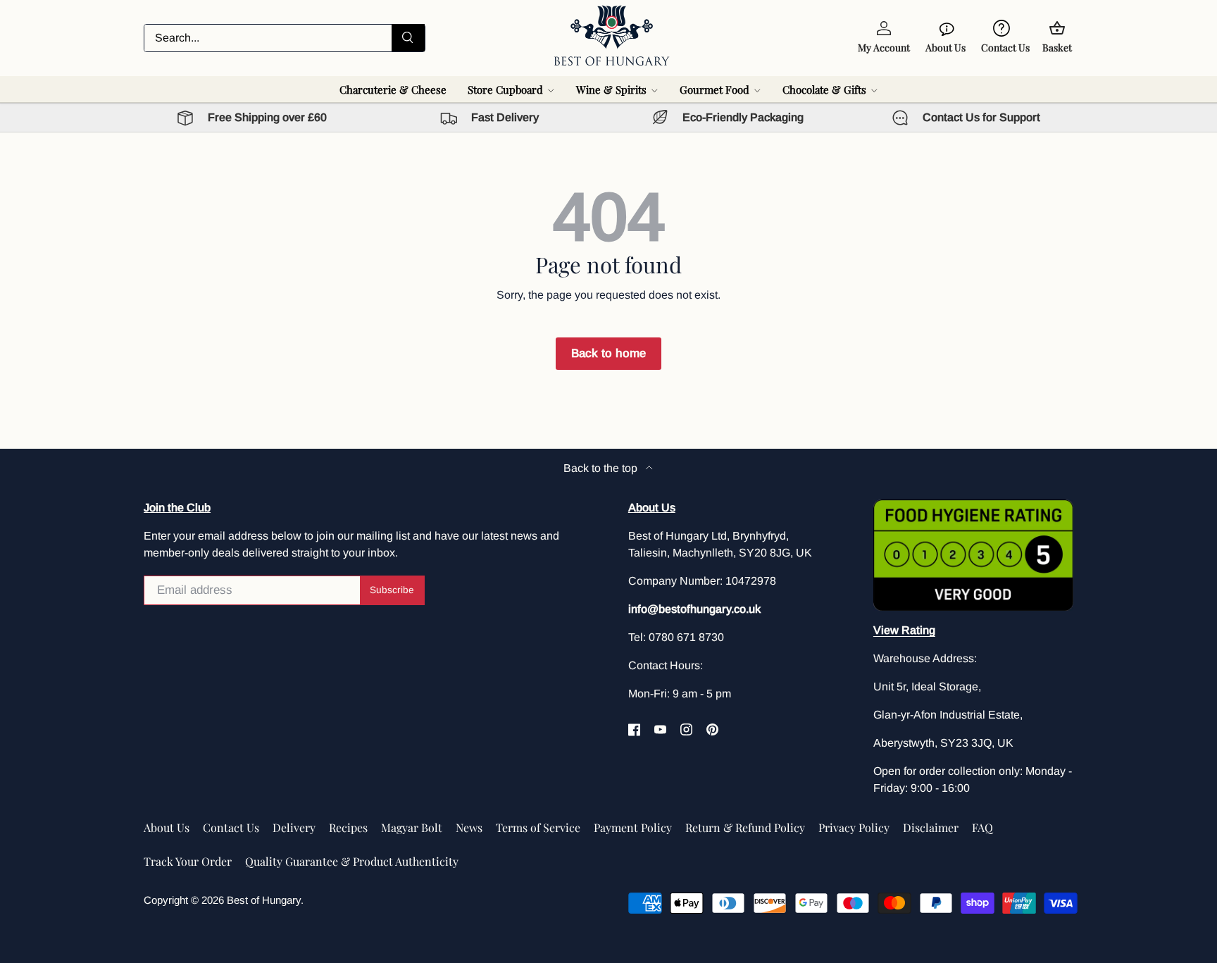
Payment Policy (633, 827)
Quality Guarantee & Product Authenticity (351, 861)
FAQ (982, 827)
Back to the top (601, 468)
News (469, 827)
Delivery (294, 827)
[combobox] (284, 38)
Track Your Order (188, 861)
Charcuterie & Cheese (393, 89)
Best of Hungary (264, 900)
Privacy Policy (854, 827)
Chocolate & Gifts (824, 89)
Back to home (608, 353)
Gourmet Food (714, 89)
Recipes (348, 827)
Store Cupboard (505, 89)
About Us (166, 827)
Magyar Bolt (411, 827)
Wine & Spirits (611, 89)
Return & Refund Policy (745, 827)
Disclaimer (931, 827)
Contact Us (231, 827)
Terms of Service (538, 827)
